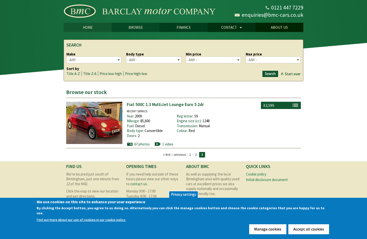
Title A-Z (73, 73)
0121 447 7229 (287, 7)
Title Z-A (89, 73)
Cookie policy (256, 174)
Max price (254, 54)
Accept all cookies (308, 229)
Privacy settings (183, 194)
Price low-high (111, 73)
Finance (184, 27)
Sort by (72, 68)
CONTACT (222, 27)
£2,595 (268, 105)
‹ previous (179, 154)
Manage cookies (267, 229)
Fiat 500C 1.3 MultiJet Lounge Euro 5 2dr (165, 104)
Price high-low (136, 73)
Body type (135, 54)
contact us (138, 184)
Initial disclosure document (267, 179)
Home (88, 27)
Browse (136, 27)
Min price (193, 54)
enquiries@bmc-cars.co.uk (272, 14)
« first (166, 154)
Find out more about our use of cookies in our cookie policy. (81, 220)
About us (279, 27)
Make (70, 54)
